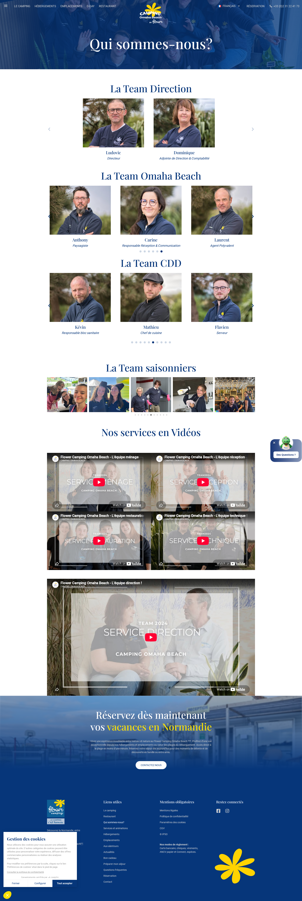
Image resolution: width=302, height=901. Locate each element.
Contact (107, 881)
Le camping (109, 810)
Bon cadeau (109, 858)
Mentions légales (169, 810)
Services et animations (115, 828)
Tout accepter (64, 883)
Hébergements (111, 834)
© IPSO (164, 834)
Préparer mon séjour (114, 864)
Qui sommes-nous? (113, 822)
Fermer (16, 883)
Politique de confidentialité (174, 816)
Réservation (109, 875)
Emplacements (111, 840)
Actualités (108, 852)
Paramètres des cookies (173, 822)
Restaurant (109, 816)
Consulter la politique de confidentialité (25, 872)
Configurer (40, 883)
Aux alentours (110, 846)
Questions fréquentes (115, 869)
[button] (6, 6)
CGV (162, 828)
